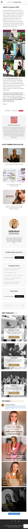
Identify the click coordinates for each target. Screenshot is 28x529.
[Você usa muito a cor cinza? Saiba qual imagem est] (14, 423)
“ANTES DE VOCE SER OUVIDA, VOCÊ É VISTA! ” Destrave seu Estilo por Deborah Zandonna (14, 207)
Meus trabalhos (9, 313)
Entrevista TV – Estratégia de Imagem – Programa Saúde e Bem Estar (12, 269)
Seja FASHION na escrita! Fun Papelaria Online (14, 185)
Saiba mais (19, 257)
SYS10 (19, 527)
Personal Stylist (14, 330)
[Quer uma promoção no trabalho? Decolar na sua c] (14, 448)
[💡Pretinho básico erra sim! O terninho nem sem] (14, 499)
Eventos (14, 386)
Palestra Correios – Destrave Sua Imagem (13, 275)
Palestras (14, 358)
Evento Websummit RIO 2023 (10, 272)
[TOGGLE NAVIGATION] (1, 2)
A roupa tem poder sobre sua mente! (14, 164)
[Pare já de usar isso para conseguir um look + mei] (14, 474)
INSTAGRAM (13, 401)
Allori (23, 12)
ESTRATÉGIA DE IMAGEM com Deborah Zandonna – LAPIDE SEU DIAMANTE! (12, 282)
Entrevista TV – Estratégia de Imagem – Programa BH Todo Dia (12, 278)
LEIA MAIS (14, 337)
